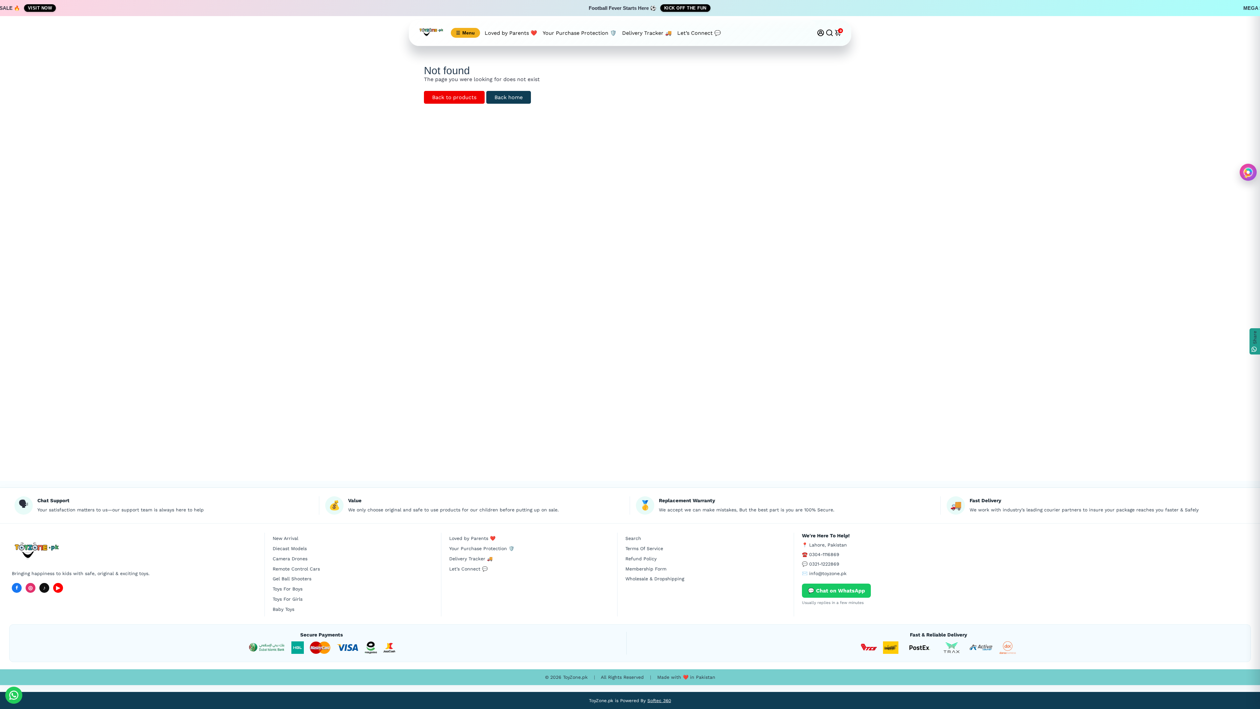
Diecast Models (290, 548)
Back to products (454, 97)
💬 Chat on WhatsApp (836, 591)
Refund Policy (641, 558)
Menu (465, 32)
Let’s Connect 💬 (699, 33)
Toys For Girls (288, 599)
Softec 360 (659, 700)
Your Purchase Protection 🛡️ (580, 33)
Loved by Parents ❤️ (511, 33)
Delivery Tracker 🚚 (647, 33)
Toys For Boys (288, 588)
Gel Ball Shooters (292, 578)
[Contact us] (13, 695)
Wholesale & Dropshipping (654, 578)
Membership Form (645, 568)
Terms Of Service (644, 548)
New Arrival (285, 538)
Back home (508, 97)
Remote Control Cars (296, 568)
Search (633, 538)
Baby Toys (283, 609)
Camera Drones (290, 558)
